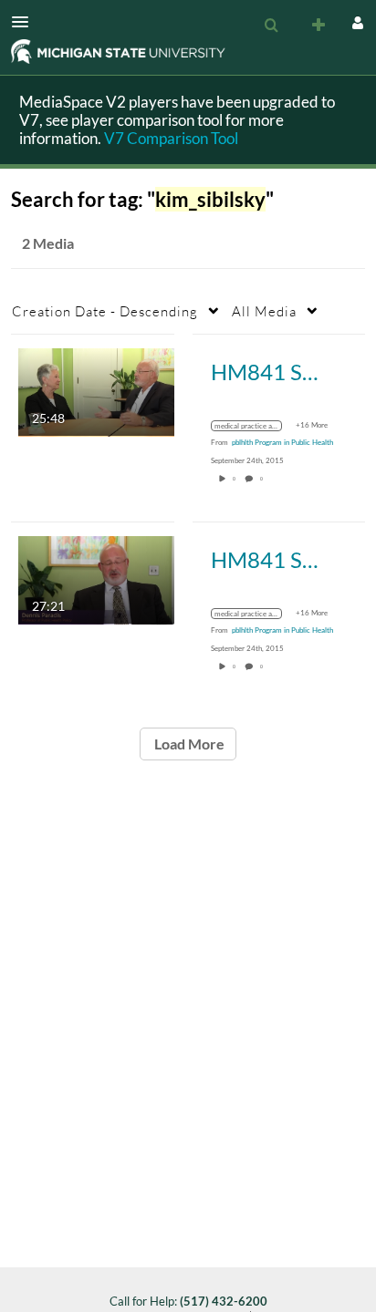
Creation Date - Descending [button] (105, 311)
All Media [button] (264, 311)
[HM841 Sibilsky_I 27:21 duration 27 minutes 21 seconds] (96, 578)
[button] (25, 22)
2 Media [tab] (48, 243)
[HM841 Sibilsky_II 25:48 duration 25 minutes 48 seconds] (96, 390)
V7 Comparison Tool (171, 138)
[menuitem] (271, 25)
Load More (188, 743)
